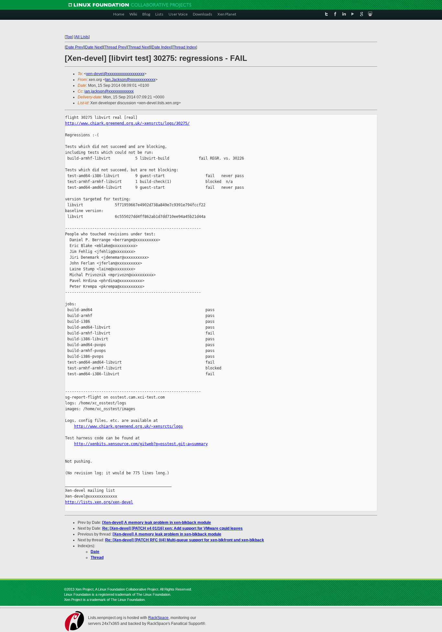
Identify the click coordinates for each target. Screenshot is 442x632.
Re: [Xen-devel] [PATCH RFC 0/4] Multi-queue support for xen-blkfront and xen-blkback (184, 540)
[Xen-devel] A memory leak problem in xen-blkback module (156, 522)
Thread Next (139, 47)
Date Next (94, 47)
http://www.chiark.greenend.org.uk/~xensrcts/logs (128, 426)
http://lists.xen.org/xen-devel (99, 502)
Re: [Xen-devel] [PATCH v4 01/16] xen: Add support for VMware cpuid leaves (172, 528)
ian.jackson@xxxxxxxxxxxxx (109, 91)
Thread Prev (115, 47)
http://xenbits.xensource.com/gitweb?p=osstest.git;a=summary (141, 444)
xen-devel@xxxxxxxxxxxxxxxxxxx (115, 74)
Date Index (161, 47)
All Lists (82, 37)
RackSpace (158, 617)
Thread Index (184, 47)
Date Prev (74, 47)
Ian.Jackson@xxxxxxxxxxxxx (130, 79)
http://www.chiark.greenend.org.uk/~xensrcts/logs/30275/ (127, 123)
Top (69, 37)
